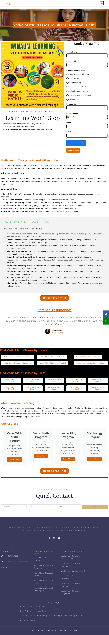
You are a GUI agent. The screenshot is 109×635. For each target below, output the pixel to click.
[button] (102, 3)
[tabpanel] (54, 258)
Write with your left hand (32, 606)
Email (69, 123)
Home (4, 567)
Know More (14, 460)
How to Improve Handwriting (33, 611)
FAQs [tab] (47, 222)
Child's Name (72, 52)
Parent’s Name (73, 104)
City (68, 132)
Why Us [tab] (35, 222)
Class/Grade (72, 61)
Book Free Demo (73, 150)
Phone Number (73, 113)
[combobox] (70, 117)
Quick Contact (54, 496)
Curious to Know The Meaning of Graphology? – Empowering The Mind (52, 616)
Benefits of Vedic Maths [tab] (16, 222)
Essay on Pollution (28, 620)
